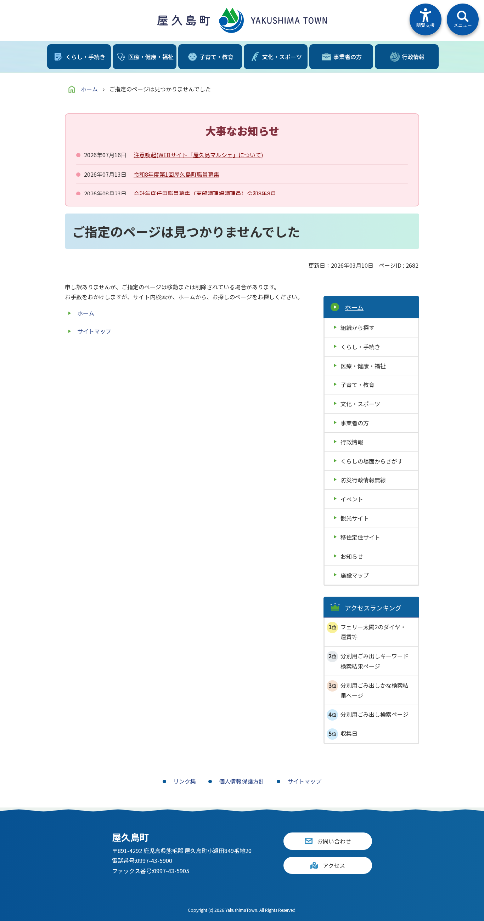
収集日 (349, 733)
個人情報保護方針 (241, 781)
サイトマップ (94, 331)
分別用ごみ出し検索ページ (375, 714)
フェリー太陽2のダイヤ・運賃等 (373, 631)
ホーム (89, 89)
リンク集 (184, 781)
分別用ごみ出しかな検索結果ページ (375, 690)
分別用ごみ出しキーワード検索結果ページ (375, 661)
